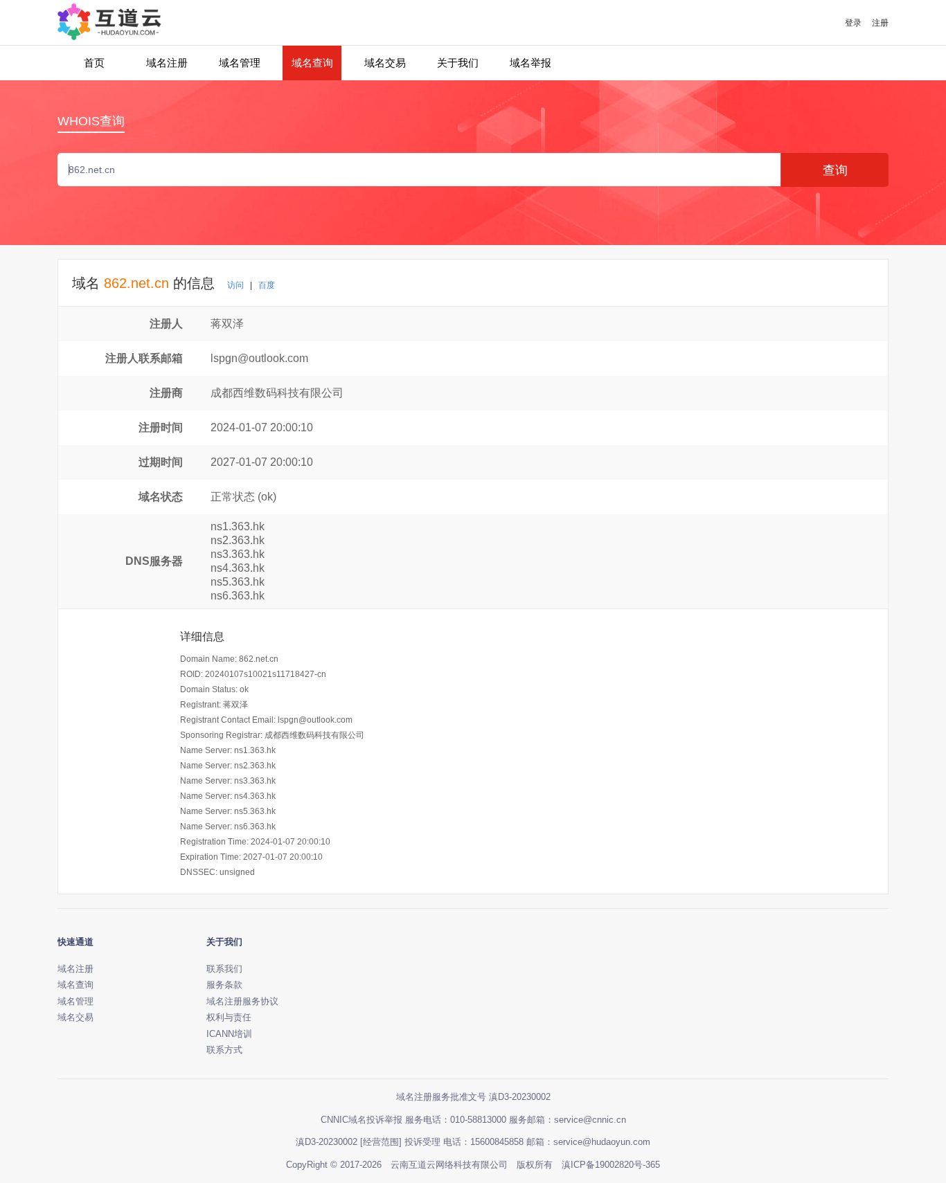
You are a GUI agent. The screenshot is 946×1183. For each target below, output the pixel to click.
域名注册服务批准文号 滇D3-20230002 (473, 1097)
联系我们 (224, 969)
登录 (853, 23)
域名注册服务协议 (242, 1001)
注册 (880, 23)
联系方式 (224, 1050)
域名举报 (530, 63)
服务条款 (224, 984)
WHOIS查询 (91, 121)
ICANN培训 (229, 1034)
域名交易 (385, 63)
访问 (235, 285)
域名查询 (312, 63)
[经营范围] (381, 1142)
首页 (94, 63)
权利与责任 (228, 1017)
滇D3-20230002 (326, 1142)
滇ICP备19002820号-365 (611, 1164)
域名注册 (167, 63)
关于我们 (458, 63)
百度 (266, 285)
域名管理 (239, 63)
